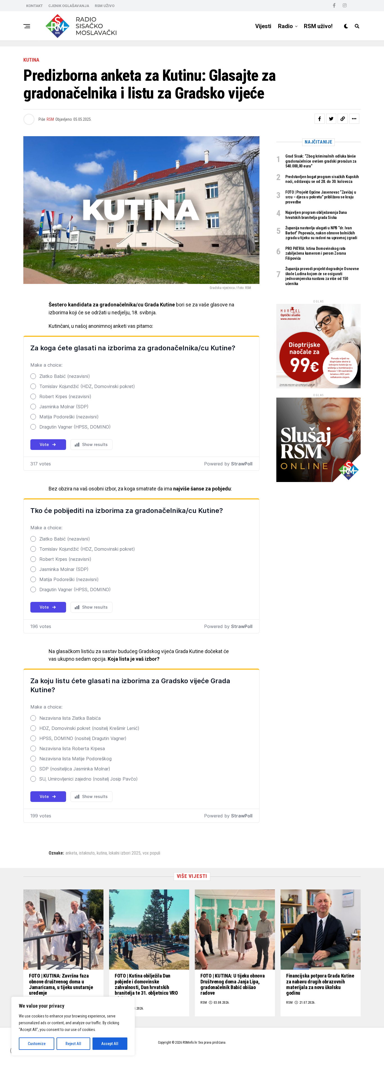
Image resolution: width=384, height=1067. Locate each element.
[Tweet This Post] (331, 119)
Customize (37, 1043)
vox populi (151, 853)
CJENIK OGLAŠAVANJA (68, 6)
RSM (50, 119)
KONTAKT (34, 6)
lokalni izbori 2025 (125, 853)
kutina (102, 853)
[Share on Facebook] (320, 119)
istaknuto (87, 853)
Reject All (73, 1043)
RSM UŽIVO (104, 6)
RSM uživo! (318, 26)
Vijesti (263, 26)
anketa (71, 853)
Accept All (109, 1043)
